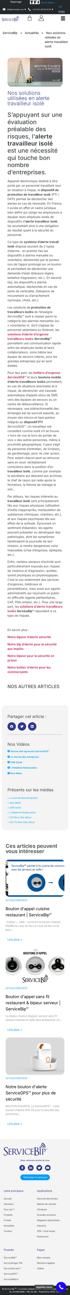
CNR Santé (16, 762)
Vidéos (40, 1268)
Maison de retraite (46, 1204)
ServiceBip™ (10, 1257)
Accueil (8, 1198)
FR (60, 7)
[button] (63, 19)
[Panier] (29, 18)
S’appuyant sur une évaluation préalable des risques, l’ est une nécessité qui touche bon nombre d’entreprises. (34, 143)
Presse (7, 1220)
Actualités (13, 900)
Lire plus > (14, 939)
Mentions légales (46, 1263)
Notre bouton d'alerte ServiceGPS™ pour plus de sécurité (31, 1092)
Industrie (41, 1225)
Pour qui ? (9, 1209)
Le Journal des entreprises (24, 756)
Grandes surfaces (46, 1214)
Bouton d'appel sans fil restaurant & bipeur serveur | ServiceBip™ (33, 1002)
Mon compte (43, 1257)
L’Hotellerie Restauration (23, 767)
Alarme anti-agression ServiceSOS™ (30, 751)
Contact (8, 1231)
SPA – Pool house (46, 1231)
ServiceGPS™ (11, 1273)
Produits (8, 1214)
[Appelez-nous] (61, 1287)
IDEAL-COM (55, 1292)
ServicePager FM (13, 1263)
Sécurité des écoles (47, 1198)
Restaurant (43, 1236)
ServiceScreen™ (12, 1268)
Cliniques (42, 1209)
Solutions (8, 1204)
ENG (61, 12)
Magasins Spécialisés (48, 1220)
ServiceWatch (11, 1279)
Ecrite (23, 900)
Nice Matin (16, 773)
